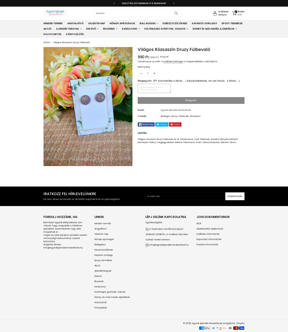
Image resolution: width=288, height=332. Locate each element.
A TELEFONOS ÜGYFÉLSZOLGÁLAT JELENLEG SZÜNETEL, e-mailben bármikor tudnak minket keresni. (167, 234)
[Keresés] (176, 13)
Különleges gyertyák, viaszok (109, 291)
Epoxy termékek (103, 260)
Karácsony (100, 286)
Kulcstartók (100, 302)
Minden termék (102, 223)
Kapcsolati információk (209, 239)
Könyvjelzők (100, 307)
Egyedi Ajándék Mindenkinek (207, 323)
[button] (238, 13)
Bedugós (165, 116)
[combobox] (138, 13)
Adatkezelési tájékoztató (209, 228)
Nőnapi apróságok (104, 239)
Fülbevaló (184, 116)
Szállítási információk (208, 234)
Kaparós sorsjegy (103, 255)
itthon (47, 42)
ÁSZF (198, 223)
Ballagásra (100, 244)
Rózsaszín (195, 116)
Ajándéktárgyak (102, 270)
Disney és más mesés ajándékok (112, 297)
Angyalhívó (100, 228)
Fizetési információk (207, 244)
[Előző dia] (114, 3)
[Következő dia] (174, 3)
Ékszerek (99, 281)
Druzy (174, 116)
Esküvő (98, 276)
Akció (97, 265)
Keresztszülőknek (103, 249)
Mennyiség (144, 66)
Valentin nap (101, 234)
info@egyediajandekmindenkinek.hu (169, 244)
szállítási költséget (173, 61)
